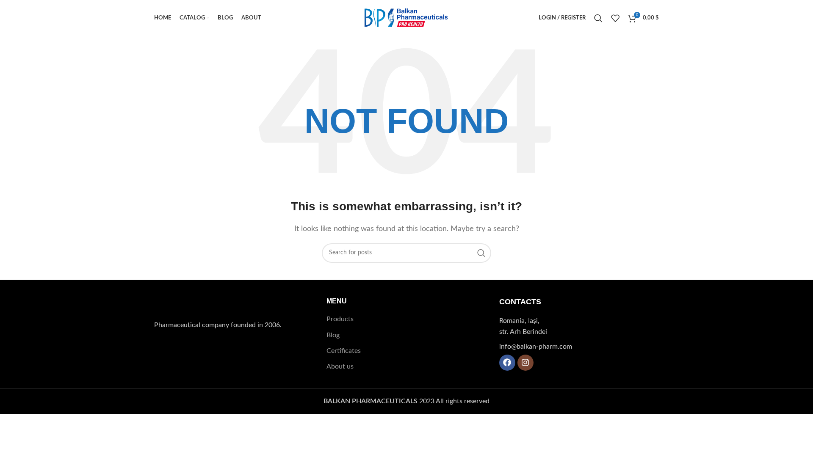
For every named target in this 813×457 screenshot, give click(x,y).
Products (340, 319)
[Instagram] (525, 363)
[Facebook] (507, 363)
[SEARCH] (481, 253)
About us (340, 366)
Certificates (343, 350)
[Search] (598, 18)
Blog (333, 335)
